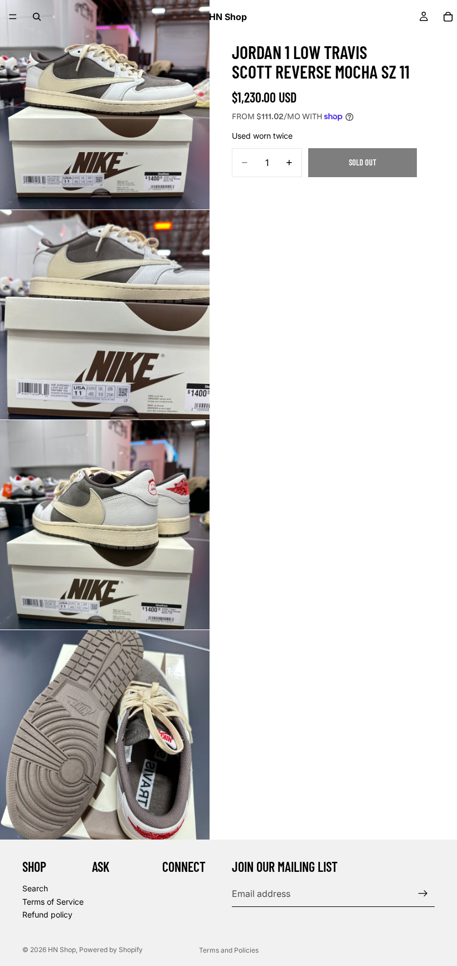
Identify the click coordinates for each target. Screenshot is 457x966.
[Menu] (13, 17)
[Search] (37, 16)
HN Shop (62, 949)
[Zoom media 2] (105, 314)
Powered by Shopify (111, 949)
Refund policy (47, 914)
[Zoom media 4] (105, 735)
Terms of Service (53, 901)
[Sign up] (423, 893)
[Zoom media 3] (105, 525)
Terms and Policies (229, 950)
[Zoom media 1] (105, 104)
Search (35, 888)
